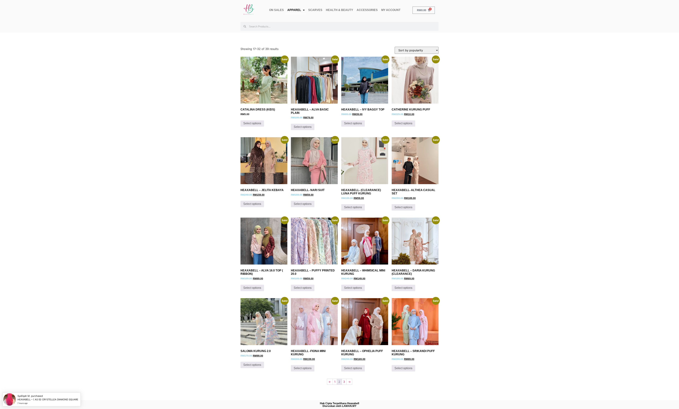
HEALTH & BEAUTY (339, 10)
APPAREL (294, 10)
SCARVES (315, 10)
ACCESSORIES (367, 10)
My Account (391, 10)
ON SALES (276, 10)
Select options (252, 123)
